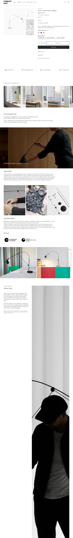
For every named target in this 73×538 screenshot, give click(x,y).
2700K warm (42, 38)
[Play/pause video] (36, 147)
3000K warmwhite (51, 38)
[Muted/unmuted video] (70, 130)
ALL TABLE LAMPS (13, 5)
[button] (65, 2)
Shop (8, 5)
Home (5, 5)
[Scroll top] (72, 537)
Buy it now (53, 47)
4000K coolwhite (61, 38)
